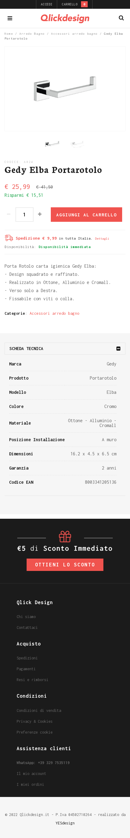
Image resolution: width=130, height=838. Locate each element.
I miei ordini (30, 784)
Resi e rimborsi (32, 679)
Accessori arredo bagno (74, 33)
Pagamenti (26, 669)
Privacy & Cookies (35, 721)
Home (9, 33)
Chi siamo (26, 616)
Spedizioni (27, 658)
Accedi (47, 4)
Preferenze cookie (35, 732)
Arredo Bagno (32, 33)
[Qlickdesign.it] (65, 18)
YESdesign (65, 823)
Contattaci (27, 627)
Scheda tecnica (26, 348)
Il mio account (31, 773)
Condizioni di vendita (39, 710)
